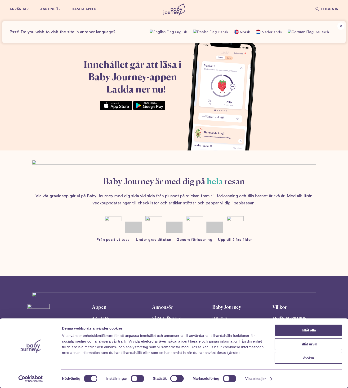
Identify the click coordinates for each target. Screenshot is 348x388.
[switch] (137, 378)
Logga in (330, 9)
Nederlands (271, 32)
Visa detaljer (255, 379)
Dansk (222, 32)
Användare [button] (20, 9)
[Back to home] (174, 9)
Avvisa (308, 358)
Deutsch (321, 32)
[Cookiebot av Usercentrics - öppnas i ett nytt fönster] (30, 378)
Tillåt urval (308, 344)
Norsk (244, 32)
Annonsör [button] (50, 9)
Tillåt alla (308, 330)
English (180, 32)
